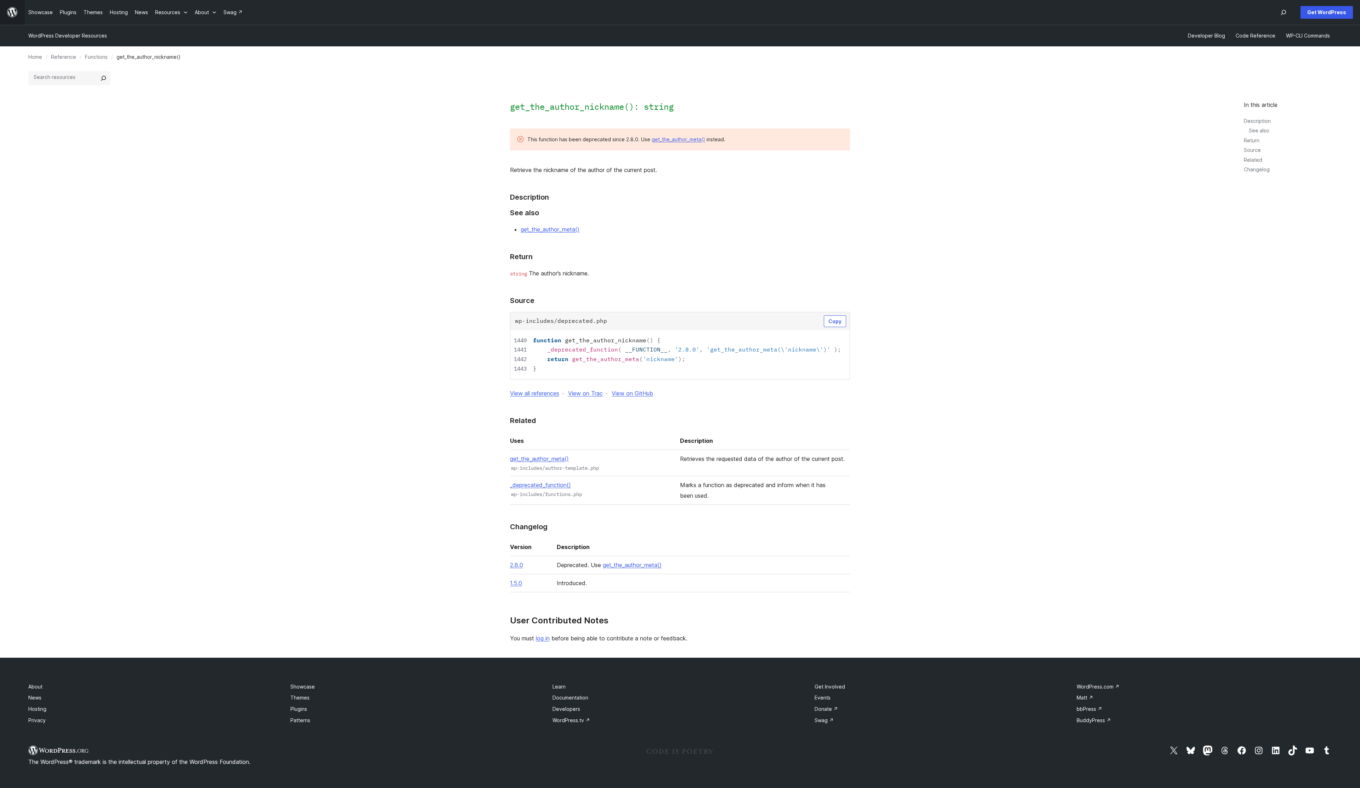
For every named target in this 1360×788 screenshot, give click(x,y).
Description (1257, 121)
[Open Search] (1283, 12)
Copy (835, 321)
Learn (559, 687)
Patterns (300, 720)
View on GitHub (632, 393)
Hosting (37, 709)
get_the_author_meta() (678, 139)
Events (823, 698)
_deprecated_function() (540, 485)
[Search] (103, 78)
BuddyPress (1094, 720)
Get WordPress (1326, 12)
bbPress (1089, 709)
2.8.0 (516, 565)
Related (1253, 160)
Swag (824, 720)
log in (543, 638)
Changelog (1257, 169)
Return (1251, 140)
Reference (63, 57)
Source (1252, 150)
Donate (826, 709)
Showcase (302, 687)
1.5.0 (516, 583)
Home (35, 57)
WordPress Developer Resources (67, 36)
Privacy (37, 720)
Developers (566, 709)
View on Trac (585, 393)
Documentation (570, 698)
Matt (1085, 698)
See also (1259, 130)
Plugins (298, 709)
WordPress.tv (571, 720)
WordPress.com (1098, 687)
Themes (300, 698)
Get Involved (830, 687)
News (34, 698)
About (35, 687)
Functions (96, 57)
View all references (534, 393)
